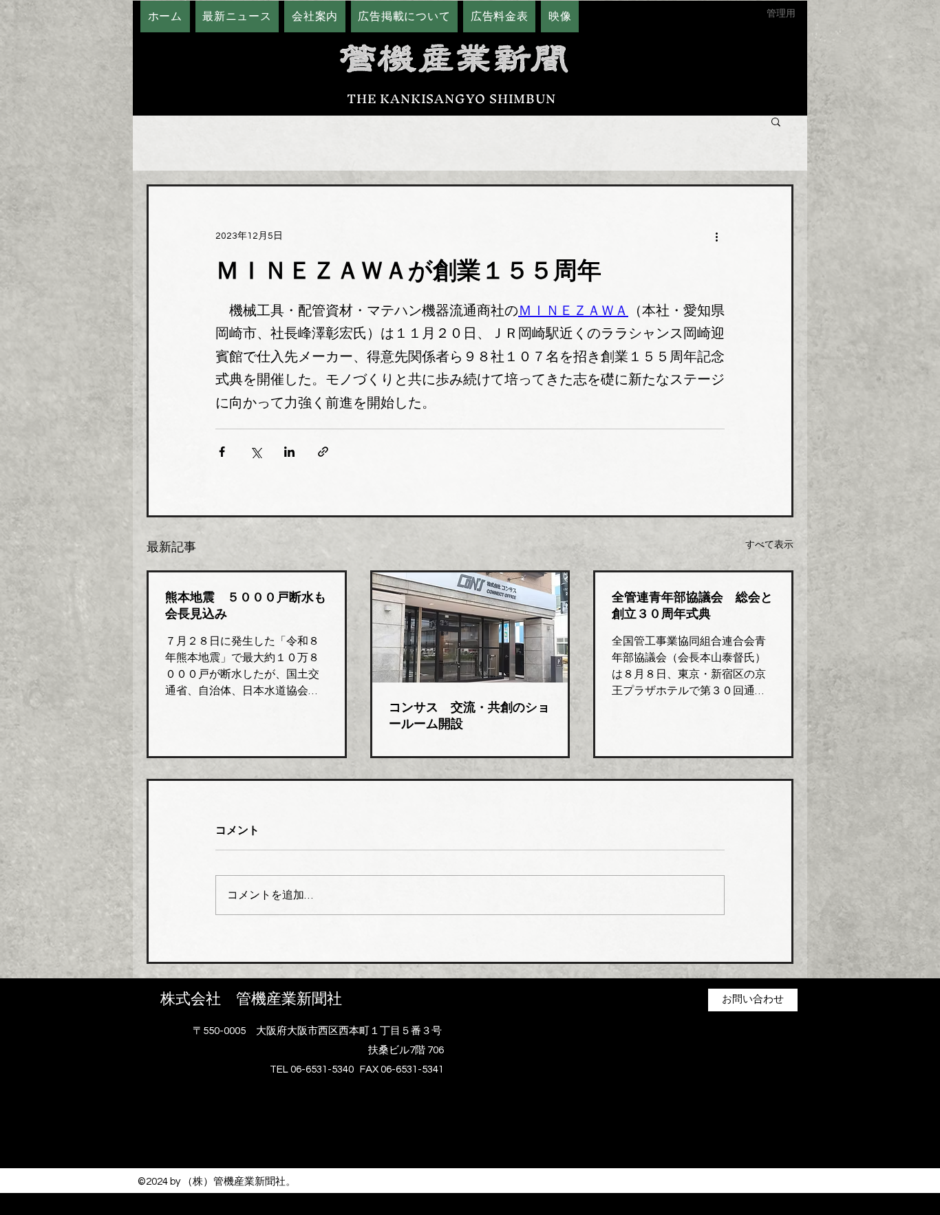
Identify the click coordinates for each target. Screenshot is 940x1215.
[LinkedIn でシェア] (289, 451)
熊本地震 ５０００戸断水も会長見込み (245, 605)
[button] (775, 121)
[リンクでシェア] (323, 451)
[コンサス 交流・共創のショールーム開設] (470, 627)
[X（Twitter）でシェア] (255, 451)
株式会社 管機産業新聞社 (251, 999)
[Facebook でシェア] (221, 451)
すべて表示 (769, 545)
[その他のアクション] (716, 236)
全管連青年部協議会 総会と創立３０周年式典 (692, 605)
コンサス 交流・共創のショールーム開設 (469, 715)
